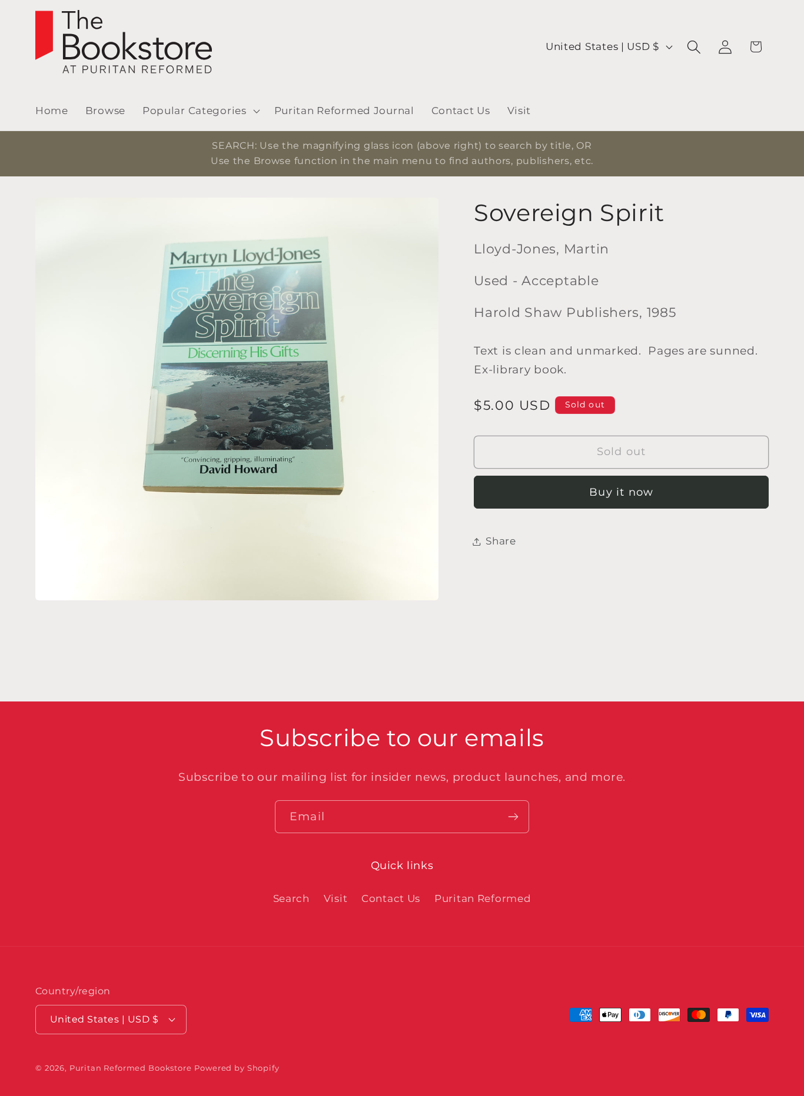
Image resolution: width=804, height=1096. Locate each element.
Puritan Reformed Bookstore (130, 1067)
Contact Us (390, 898)
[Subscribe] (513, 816)
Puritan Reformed (482, 898)
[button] (199, 111)
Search (291, 898)
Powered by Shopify (236, 1067)
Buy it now (621, 492)
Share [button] (501, 541)
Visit (336, 898)
